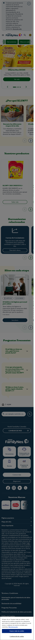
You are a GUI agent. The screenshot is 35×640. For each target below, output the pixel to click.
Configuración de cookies (17, 636)
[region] (17, 628)
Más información (13, 627)
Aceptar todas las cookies (17, 631)
